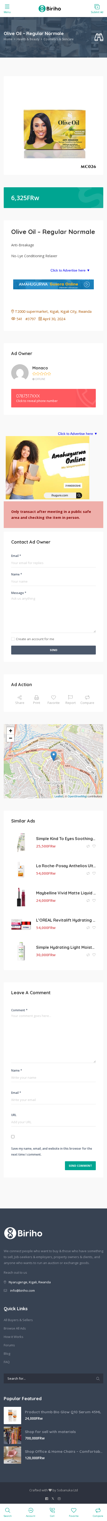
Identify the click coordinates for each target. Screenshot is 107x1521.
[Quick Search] (99, 37)
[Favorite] (94, 846)
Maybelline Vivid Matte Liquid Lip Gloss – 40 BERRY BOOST (66, 892)
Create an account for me (35, 639)
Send (53, 650)
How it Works (13, 1336)
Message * (18, 593)
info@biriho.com (22, 1290)
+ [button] (10, 731)
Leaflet (58, 796)
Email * (16, 556)
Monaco (40, 367)
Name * (16, 574)
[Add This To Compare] (88, 846)
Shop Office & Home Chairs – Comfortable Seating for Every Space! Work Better (64, 1451)
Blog (7, 1353)
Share (19, 702)
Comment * (19, 1010)
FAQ (7, 1362)
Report (70, 702)
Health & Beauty (28, 39)
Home (8, 39)
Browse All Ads (15, 1328)
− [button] (10, 738)
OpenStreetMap (77, 796)
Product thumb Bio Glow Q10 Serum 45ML (63, 1412)
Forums (9, 1345)
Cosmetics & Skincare (59, 39)
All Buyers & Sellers (18, 1320)
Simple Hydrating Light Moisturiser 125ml (66, 947)
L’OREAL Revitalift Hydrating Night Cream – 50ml (66, 920)
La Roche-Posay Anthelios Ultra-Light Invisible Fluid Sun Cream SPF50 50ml (66, 865)
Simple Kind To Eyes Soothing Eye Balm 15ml (66, 838)
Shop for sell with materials (50, 1431)
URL (13, 1115)
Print (36, 702)
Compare (87, 702)
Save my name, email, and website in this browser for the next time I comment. (51, 1151)
